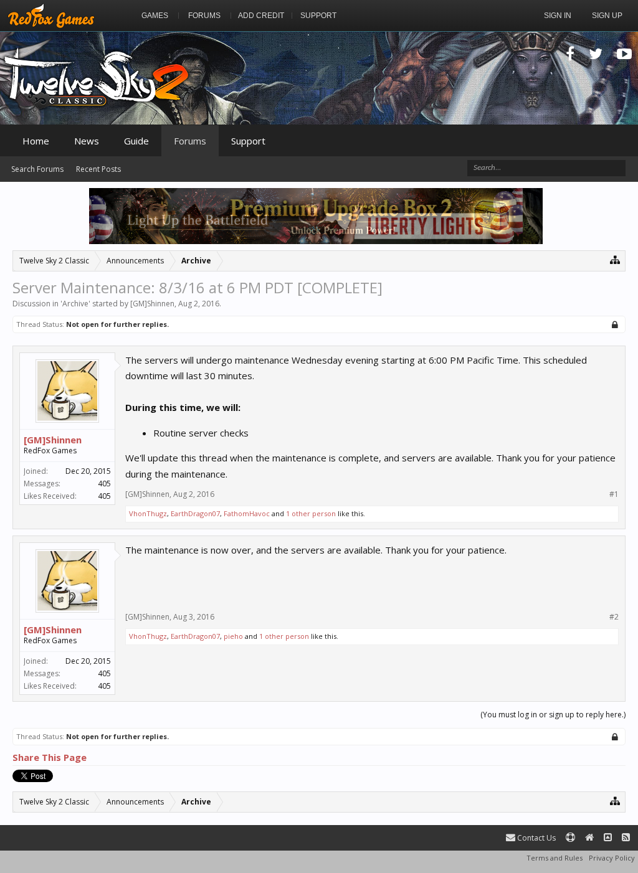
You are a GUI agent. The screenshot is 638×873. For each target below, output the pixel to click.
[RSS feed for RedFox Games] (626, 837)
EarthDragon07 (195, 513)
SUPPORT (318, 15)
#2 (614, 617)
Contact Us (535, 838)
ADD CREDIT (261, 15)
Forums (190, 140)
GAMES (154, 15)
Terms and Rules (554, 857)
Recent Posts (98, 169)
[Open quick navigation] (615, 259)
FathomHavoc (247, 513)
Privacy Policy (612, 857)
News (86, 140)
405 (104, 483)
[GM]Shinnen (152, 303)
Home (35, 140)
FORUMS (204, 15)
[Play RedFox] (51, 15)
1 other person (311, 513)
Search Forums (37, 169)
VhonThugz (148, 513)
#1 (614, 494)
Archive (75, 303)
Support (248, 140)
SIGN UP (607, 15)
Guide (136, 140)
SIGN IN (557, 15)
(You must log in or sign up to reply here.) (553, 714)
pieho (233, 636)
